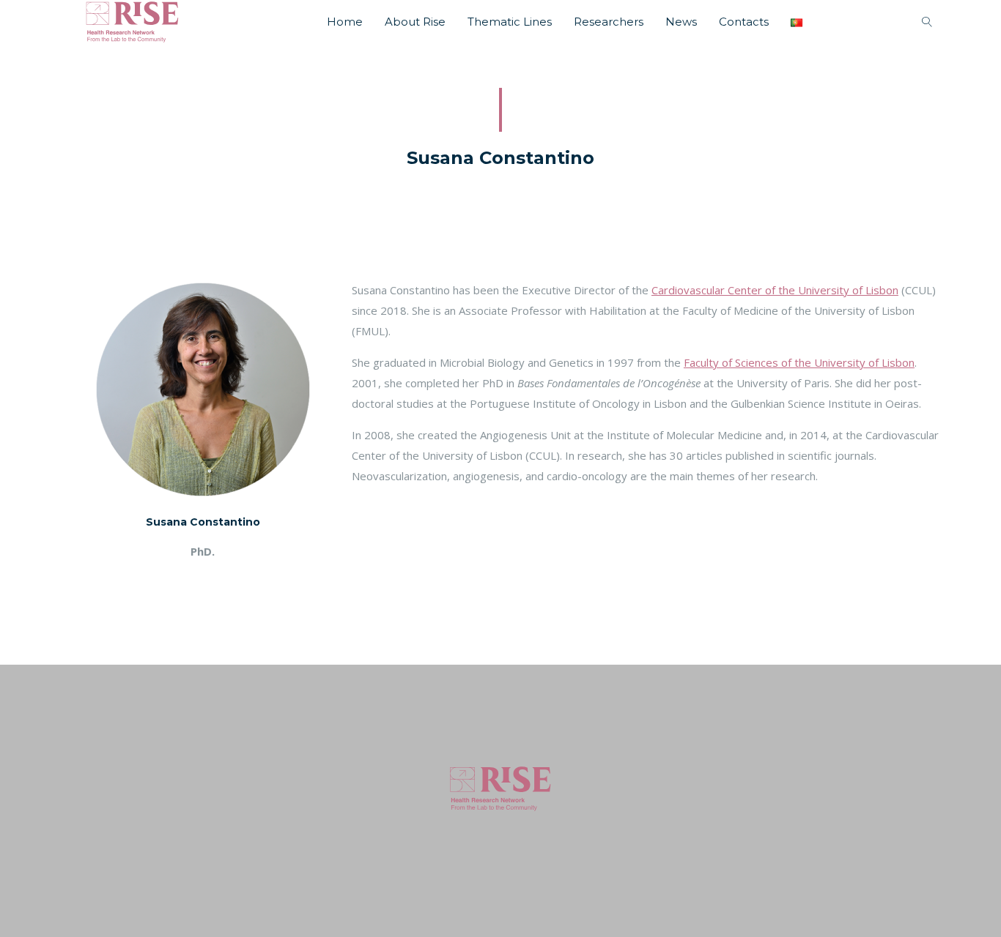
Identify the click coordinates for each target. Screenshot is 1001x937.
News (681, 22)
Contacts (744, 22)
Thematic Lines (510, 22)
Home (345, 22)
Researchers (608, 22)
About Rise (415, 22)
